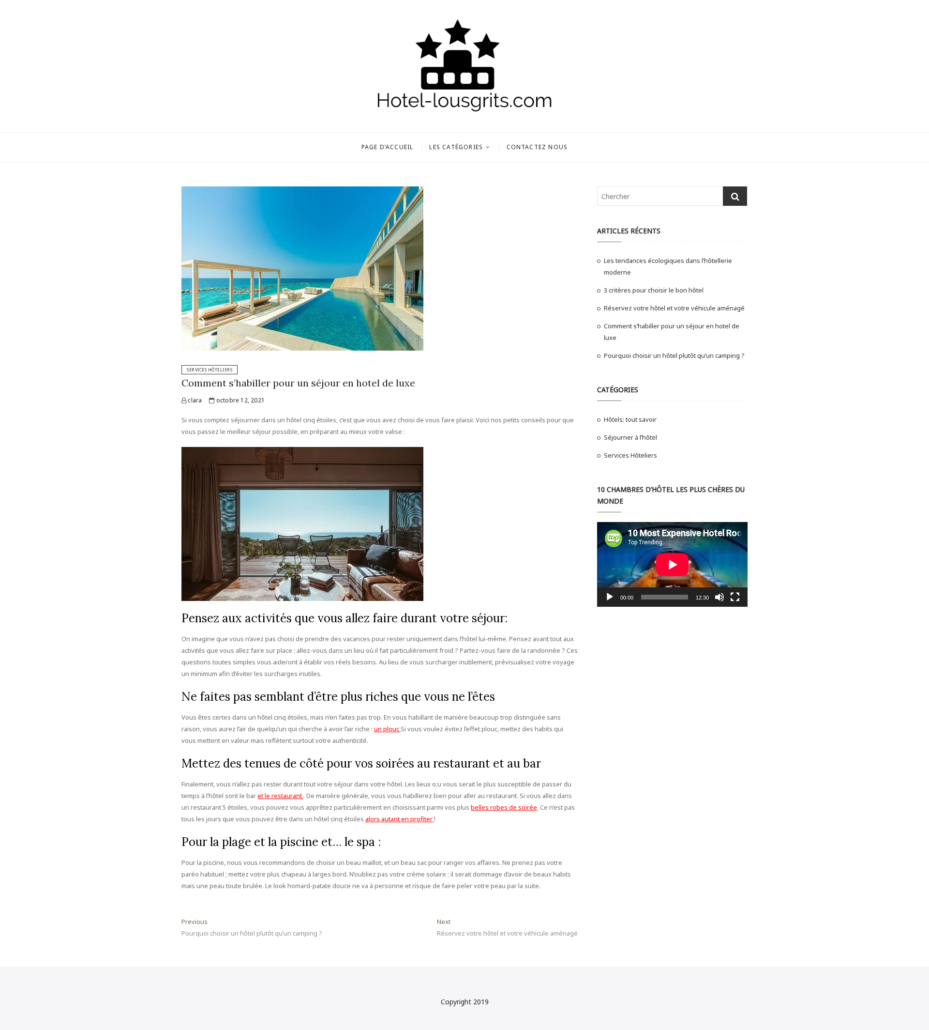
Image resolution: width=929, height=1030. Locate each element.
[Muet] (719, 597)
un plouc (387, 728)
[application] (672, 564)
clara (194, 400)
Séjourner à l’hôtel (630, 437)
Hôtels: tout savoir (630, 419)
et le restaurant (280, 795)
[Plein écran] (735, 597)
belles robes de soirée (504, 807)
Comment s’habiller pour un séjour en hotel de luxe (298, 383)
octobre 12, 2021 (240, 400)
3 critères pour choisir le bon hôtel (654, 290)
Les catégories (456, 147)
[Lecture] (609, 597)
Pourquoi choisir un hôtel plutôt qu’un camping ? (674, 355)
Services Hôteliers (209, 370)
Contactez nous (537, 147)
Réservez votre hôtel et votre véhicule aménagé (674, 308)
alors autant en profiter (399, 819)
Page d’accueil (387, 147)
